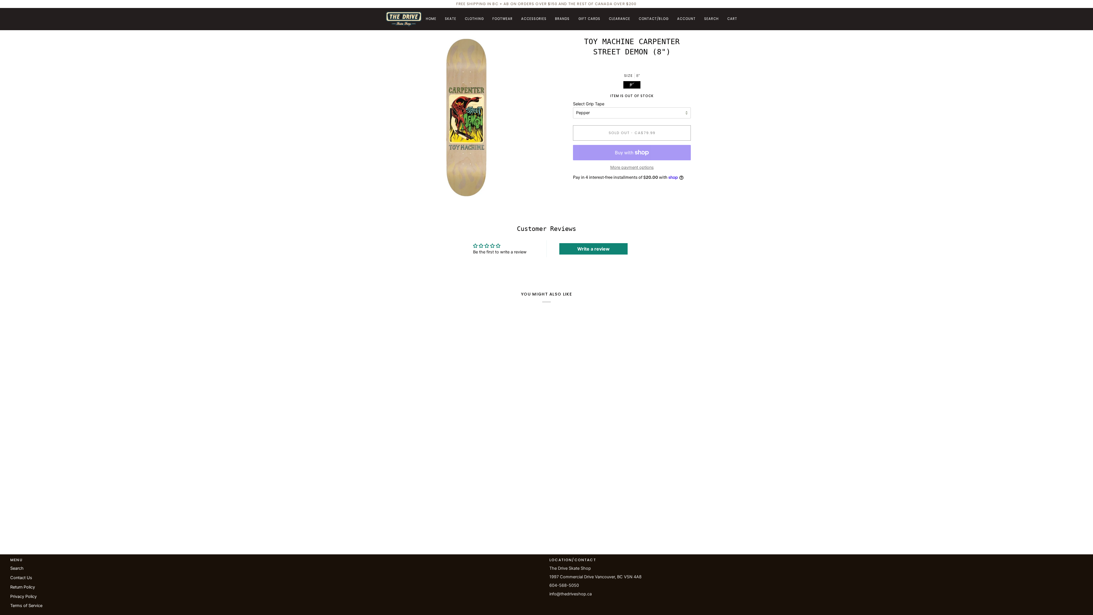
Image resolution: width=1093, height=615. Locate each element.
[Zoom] (397, 187)
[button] (451, 19)
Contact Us (21, 577)
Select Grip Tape (588, 103)
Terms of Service (26, 605)
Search (17, 568)
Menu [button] (16, 560)
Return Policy (22, 587)
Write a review (593, 249)
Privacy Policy (23, 596)
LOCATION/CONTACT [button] (572, 560)
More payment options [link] (632, 167)
